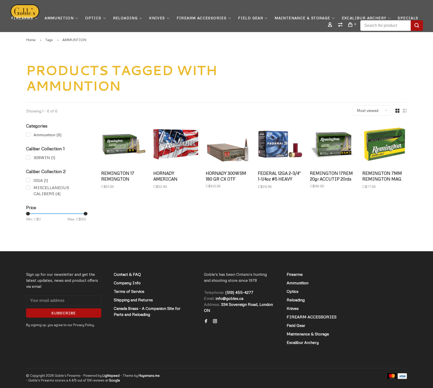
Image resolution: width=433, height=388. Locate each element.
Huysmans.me (149, 375)
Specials (408, 18)
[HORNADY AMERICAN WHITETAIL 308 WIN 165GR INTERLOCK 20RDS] (175, 145)
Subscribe (63, 313)
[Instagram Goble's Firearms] (215, 321)
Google (114, 380)
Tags (49, 40)
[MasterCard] (392, 377)
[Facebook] (206, 321)
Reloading (125, 18)
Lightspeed (111, 375)
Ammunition (59, 18)
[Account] (331, 25)
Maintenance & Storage (302, 18)
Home (31, 40)
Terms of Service (129, 291)
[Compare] (341, 25)
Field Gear (250, 18)
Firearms (22, 18)
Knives (157, 18)
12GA (41, 180)
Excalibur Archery (364, 18)
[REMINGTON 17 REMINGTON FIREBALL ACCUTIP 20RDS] (123, 145)
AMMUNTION (74, 40)
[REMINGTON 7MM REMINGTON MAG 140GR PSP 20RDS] (384, 145)
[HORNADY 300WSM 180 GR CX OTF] (228, 145)
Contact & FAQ (127, 274)
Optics (93, 18)
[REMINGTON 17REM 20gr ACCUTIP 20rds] (332, 145)
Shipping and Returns (133, 299)
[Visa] (402, 377)
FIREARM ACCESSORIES (202, 18)
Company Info (127, 282)
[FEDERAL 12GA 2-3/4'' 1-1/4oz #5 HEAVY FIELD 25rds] (280, 145)
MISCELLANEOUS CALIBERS (51, 190)
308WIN (44, 157)
